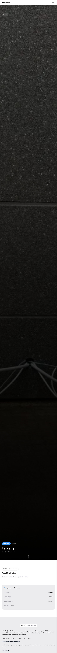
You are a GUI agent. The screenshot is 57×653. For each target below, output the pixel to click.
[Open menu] (53, 2)
